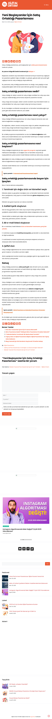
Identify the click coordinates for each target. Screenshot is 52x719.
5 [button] (25, 539)
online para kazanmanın (39, 65)
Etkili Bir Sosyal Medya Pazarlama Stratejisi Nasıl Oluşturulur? (27, 691)
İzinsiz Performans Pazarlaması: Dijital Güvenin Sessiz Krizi (26, 576)
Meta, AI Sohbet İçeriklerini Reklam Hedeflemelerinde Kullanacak (28, 583)
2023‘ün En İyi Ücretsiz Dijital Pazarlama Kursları (23, 604)
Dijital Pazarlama (9, 345)
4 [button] (24, 539)
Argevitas (32, 716)
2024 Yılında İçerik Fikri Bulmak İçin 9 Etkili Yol (22, 611)
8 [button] (28, 539)
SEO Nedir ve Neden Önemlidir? (18, 684)
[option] (26, 515)
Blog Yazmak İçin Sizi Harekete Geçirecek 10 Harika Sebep (24, 341)
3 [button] (23, 539)
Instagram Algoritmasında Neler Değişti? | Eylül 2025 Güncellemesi (22, 530)
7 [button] (27, 539)
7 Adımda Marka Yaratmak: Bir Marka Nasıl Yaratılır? (22, 334)
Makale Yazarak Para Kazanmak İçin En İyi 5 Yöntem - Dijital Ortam (29, 367)
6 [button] (26, 539)
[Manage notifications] (49, 716)
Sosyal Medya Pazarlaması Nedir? (19, 698)
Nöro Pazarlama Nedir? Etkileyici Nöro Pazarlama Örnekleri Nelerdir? (28, 332)
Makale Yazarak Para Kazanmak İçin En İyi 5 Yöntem (19, 350)
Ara (47, 564)
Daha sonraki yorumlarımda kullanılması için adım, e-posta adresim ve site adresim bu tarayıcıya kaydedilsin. (26, 408)
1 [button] (20, 539)
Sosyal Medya (5, 526)
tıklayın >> (32, 71)
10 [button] (31, 539)
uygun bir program (29, 150)
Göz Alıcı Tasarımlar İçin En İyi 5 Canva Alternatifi (21, 329)
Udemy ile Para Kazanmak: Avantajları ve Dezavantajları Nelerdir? (23, 348)
